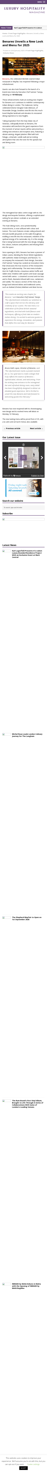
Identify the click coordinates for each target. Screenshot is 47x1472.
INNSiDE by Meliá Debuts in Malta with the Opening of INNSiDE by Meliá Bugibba (26, 1286)
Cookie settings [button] (33, 1464)
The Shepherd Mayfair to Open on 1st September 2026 (26, 918)
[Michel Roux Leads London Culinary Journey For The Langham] (6, 911)
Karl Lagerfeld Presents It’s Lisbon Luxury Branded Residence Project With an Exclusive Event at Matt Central (27, 554)
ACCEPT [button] (23, 1468)
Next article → (36, 428)
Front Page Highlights (34, 50)
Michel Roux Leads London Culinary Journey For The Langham (27, 735)
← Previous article (12, 428)
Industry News (8, 53)
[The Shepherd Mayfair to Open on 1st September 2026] (6, 1094)
